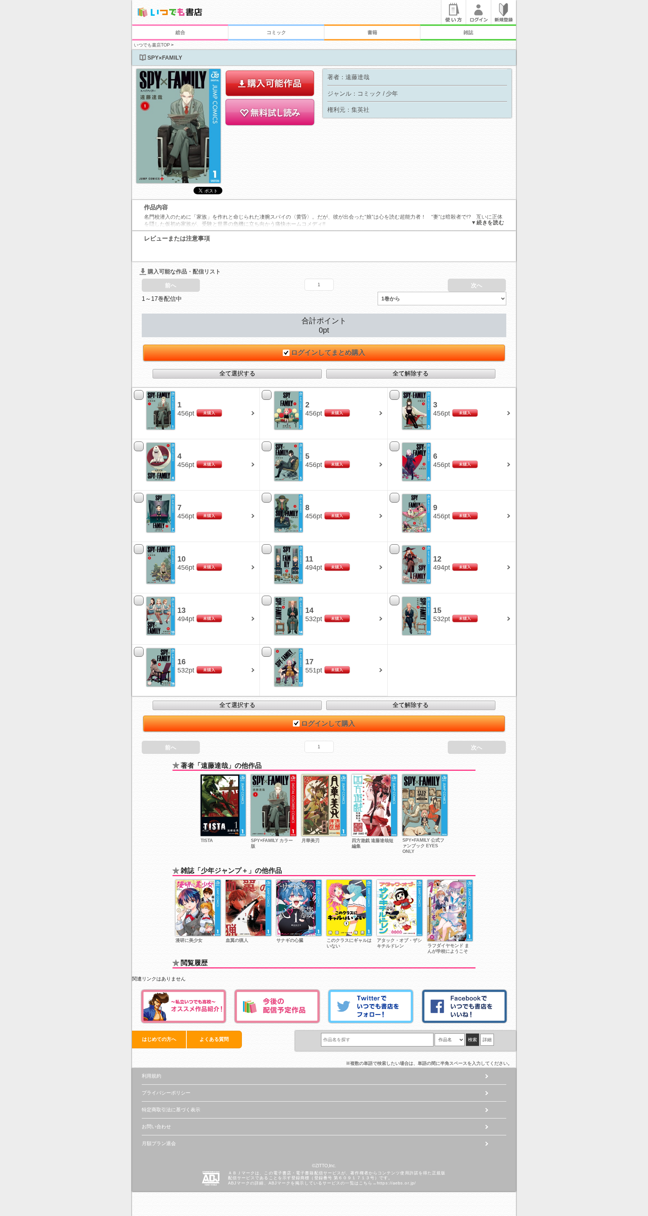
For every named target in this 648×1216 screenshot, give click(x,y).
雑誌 (468, 32)
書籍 (372, 32)
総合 (180, 32)
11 (309, 559)
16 (181, 662)
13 (181, 610)
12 (437, 559)
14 (309, 610)
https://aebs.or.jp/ (396, 1183)
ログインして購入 (328, 723)
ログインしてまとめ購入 (328, 352)
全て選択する (237, 373)
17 (309, 662)
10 (181, 559)
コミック (276, 32)
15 (437, 610)
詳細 (487, 1039)
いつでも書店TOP (152, 45)
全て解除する (411, 373)
